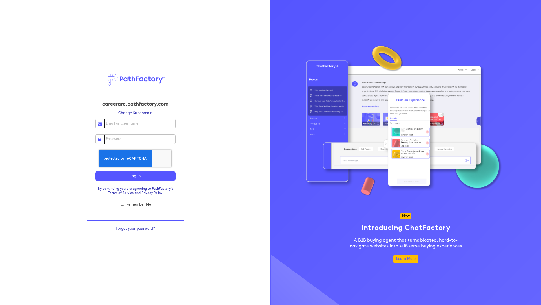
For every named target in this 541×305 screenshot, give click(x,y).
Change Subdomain (135, 113)
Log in (135, 176)
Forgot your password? (135, 228)
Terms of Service (121, 193)
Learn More (406, 259)
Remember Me (138, 204)
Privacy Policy (151, 193)
